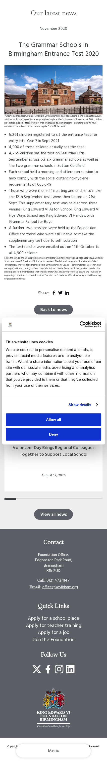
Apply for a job (53, 633)
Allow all (53, 419)
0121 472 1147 (58, 580)
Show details (79, 405)
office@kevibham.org (60, 587)
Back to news (53, 309)
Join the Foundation (53, 640)
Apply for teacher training (53, 626)
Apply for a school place (53, 619)
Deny (53, 434)
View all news (53, 514)
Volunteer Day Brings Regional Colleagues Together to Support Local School (53, 451)
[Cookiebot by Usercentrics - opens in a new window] (79, 324)
